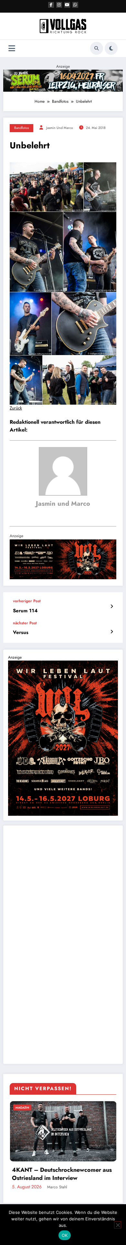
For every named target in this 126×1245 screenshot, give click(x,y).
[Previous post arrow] (111, 606)
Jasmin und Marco (59, 127)
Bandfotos (21, 127)
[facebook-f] (51, 5)
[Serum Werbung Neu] (63, 80)
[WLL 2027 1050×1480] (63, 738)
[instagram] (59, 5)
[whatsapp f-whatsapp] (75, 5)
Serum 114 (25, 610)
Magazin (39, 1107)
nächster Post (25, 623)
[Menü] (12, 48)
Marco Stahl (74, 1187)
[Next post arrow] (111, 632)
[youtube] (67, 5)
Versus (20, 632)
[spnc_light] (111, 48)
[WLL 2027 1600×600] (63, 559)
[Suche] (96, 48)
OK (65, 1235)
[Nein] (117, 1224)
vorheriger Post (27, 601)
